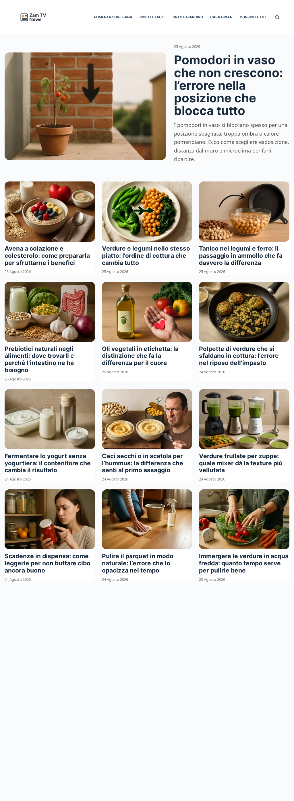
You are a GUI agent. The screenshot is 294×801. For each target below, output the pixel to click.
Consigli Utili (253, 17)
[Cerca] (277, 17)
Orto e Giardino (188, 17)
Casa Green (221, 17)
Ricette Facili (152, 17)
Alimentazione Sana (112, 17)
